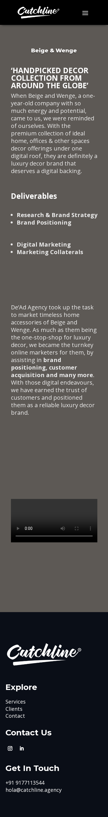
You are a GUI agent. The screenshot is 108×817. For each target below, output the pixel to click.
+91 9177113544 (24, 782)
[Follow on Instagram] (10, 748)
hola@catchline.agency (33, 789)
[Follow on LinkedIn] (21, 748)
